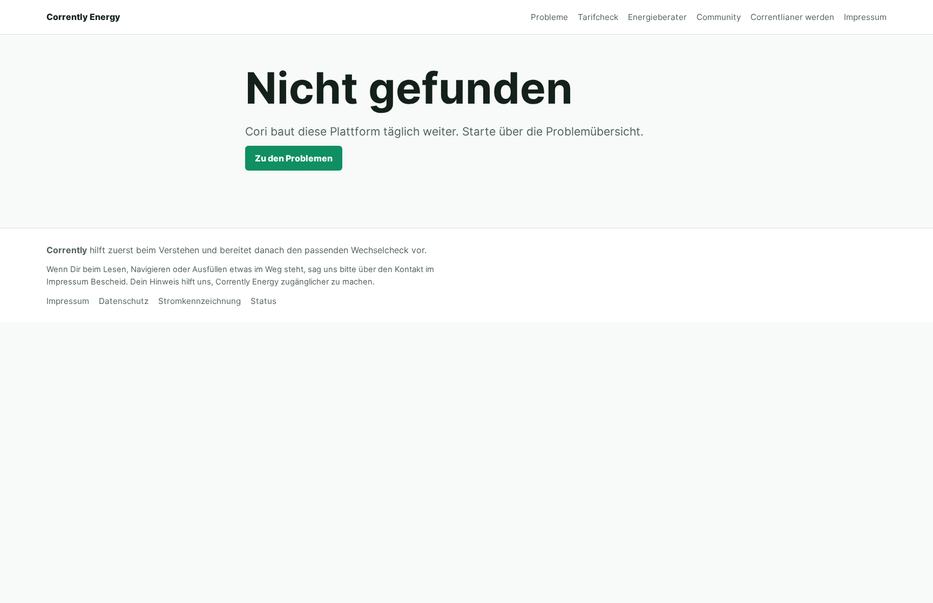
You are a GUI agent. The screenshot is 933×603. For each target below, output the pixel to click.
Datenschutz (123, 301)
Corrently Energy (83, 16)
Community (719, 17)
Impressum (865, 17)
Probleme (549, 17)
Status (263, 301)
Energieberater (657, 17)
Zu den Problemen (294, 158)
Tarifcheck (598, 17)
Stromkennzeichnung (199, 301)
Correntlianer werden (792, 17)
